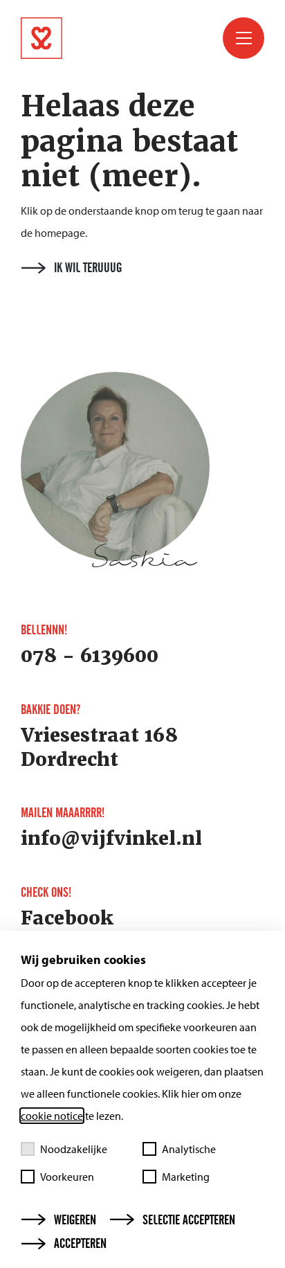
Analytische (189, 1149)
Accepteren (80, 1243)
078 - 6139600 (89, 656)
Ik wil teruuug (88, 268)
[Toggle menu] (243, 38)
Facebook (67, 918)
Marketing (186, 1177)
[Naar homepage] (124, 38)
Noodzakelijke (73, 1149)
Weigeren (75, 1220)
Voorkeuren (67, 1177)
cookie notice (52, 1116)
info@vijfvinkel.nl (111, 838)
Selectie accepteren (188, 1220)
